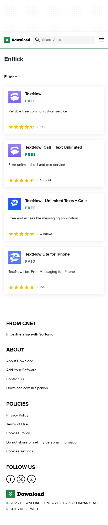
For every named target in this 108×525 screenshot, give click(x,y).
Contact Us (15, 379)
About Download (19, 361)
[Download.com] (17, 40)
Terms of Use (17, 424)
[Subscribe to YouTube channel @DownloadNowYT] (31, 479)
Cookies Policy (18, 433)
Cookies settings (19, 451)
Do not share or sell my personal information (42, 442)
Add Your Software (21, 370)
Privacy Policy (17, 415)
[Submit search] (37, 40)
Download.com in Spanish (27, 388)
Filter (9, 76)
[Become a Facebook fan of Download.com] (10, 479)
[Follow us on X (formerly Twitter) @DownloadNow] (21, 479)
